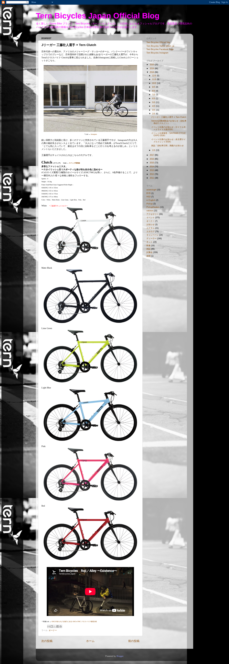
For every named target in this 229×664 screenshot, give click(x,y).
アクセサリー (152, 214)
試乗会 (149, 252)
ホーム (90, 641)
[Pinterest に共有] (60, 626)
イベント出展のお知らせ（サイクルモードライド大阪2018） (168, 128)
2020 (152, 65)
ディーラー (151, 238)
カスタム (150, 228)
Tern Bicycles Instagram (157, 53)
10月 (154, 83)
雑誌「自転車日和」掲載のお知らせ (167, 146)
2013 (152, 170)
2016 (152, 159)
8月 (154, 91)
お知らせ (150, 225)
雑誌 (148, 249)
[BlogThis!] (51, 626)
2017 (152, 155)
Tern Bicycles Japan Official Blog (98, 15)
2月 (154, 114)
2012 (152, 174)
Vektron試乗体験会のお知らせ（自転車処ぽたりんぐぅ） (168, 122)
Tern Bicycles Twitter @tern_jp (160, 46)
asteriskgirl (151, 190)
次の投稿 (46, 641)
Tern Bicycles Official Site (158, 42)
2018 (152, 72)
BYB (148, 193)
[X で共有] (54, 626)
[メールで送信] (48, 626)
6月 (154, 98)
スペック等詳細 (74, 163)
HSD (148, 197)
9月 (154, 87)
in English (150, 200)
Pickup (149, 204)
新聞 (148, 256)
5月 (154, 102)
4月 (154, 106)
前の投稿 (133, 641)
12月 (154, 76)
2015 (152, 163)
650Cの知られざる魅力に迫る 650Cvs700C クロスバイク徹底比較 (74, 621)
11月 (154, 79)
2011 (152, 178)
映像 (148, 245)
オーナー (53, 630)
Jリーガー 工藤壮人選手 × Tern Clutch (168, 117)
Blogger (120, 656)
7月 (154, 95)
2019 (152, 68)
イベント (150, 218)
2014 (152, 167)
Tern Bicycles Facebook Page (160, 49)
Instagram (94, 134)
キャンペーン (152, 235)
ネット (149, 242)
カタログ (150, 232)
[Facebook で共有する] (57, 626)
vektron (149, 211)
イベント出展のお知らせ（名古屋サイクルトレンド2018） (168, 140)
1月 (154, 150)
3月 (154, 110)
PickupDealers (153, 207)
